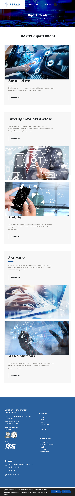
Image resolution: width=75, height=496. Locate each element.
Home (32, 19)
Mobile (42, 447)
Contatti (43, 429)
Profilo (42, 420)
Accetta (56, 492)
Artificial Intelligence (47, 445)
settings (6, 494)
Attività (42, 422)
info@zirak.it (12, 471)
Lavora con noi (45, 427)
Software (43, 449)
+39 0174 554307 (14, 475)
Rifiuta (66, 492)
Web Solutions (44, 452)
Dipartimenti (44, 425)
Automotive (44, 442)
